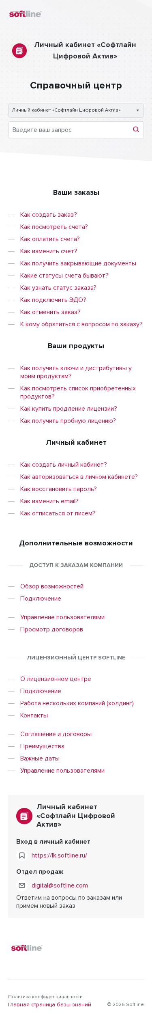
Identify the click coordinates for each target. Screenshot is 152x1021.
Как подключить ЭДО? (53, 300)
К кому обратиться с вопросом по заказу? (81, 324)
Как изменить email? (49, 501)
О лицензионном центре (55, 679)
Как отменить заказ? (50, 312)
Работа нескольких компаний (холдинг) (77, 703)
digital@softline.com (60, 885)
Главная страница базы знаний (49, 1005)
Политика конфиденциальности (45, 997)
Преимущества (42, 746)
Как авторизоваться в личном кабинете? (79, 477)
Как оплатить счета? (50, 239)
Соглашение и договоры (56, 734)
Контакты (34, 715)
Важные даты (40, 758)
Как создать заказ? (48, 214)
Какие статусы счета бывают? (64, 275)
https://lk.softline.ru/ (59, 855)
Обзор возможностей (51, 586)
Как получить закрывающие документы (78, 263)
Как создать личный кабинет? (63, 464)
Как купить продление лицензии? (68, 408)
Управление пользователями (62, 617)
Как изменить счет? (48, 251)
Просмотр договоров (51, 629)
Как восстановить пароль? (58, 489)
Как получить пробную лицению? (68, 421)
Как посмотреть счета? (54, 227)
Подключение (40, 598)
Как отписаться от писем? (58, 513)
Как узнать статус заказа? (58, 287)
